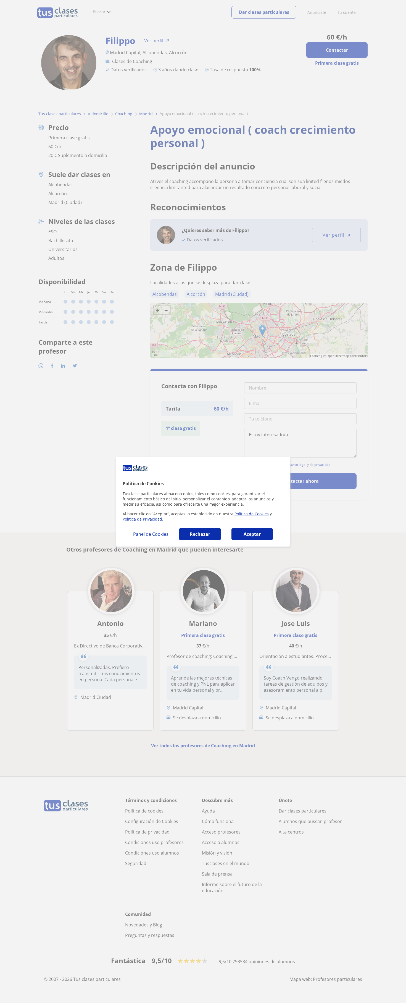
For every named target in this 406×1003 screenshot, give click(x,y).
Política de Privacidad (142, 519)
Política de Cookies (251, 513)
